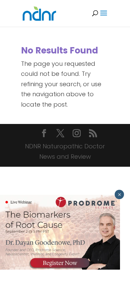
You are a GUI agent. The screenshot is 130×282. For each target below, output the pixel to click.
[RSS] (93, 134)
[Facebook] (44, 134)
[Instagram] (77, 134)
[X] (60, 134)
